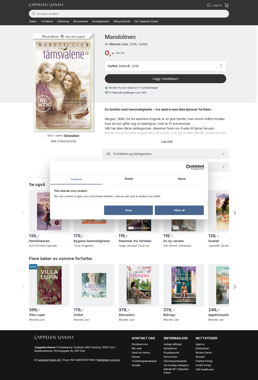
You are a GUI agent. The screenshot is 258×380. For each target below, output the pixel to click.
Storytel (200, 356)
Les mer (167, 141)
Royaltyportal (171, 352)
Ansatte (136, 365)
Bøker (33, 21)
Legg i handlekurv (165, 79)
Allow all (179, 210)
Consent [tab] (76, 179)
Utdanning (63, 21)
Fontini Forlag (203, 365)
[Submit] (33, 14)
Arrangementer (101, 21)
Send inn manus (141, 352)
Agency (200, 344)
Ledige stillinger (173, 344)
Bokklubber (202, 348)
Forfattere (47, 21)
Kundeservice (140, 344)
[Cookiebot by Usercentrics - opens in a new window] (188, 167)
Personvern (170, 356)
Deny (128, 210)
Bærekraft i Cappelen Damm (176, 371)
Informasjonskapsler (175, 360)
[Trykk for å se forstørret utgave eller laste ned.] (63, 82)
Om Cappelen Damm (146, 21)
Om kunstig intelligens (176, 365)
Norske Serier (204, 352)
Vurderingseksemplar (144, 360)
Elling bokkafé (122, 21)
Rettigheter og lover (108, 359)
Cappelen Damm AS (48, 359)
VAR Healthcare (205, 369)
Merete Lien (119, 44)
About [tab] (182, 178)
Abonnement (80, 21)
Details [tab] (129, 178)
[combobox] (129, 14)
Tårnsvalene (71, 135)
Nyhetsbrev (170, 348)
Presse (136, 356)
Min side (136, 348)
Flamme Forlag (204, 360)
